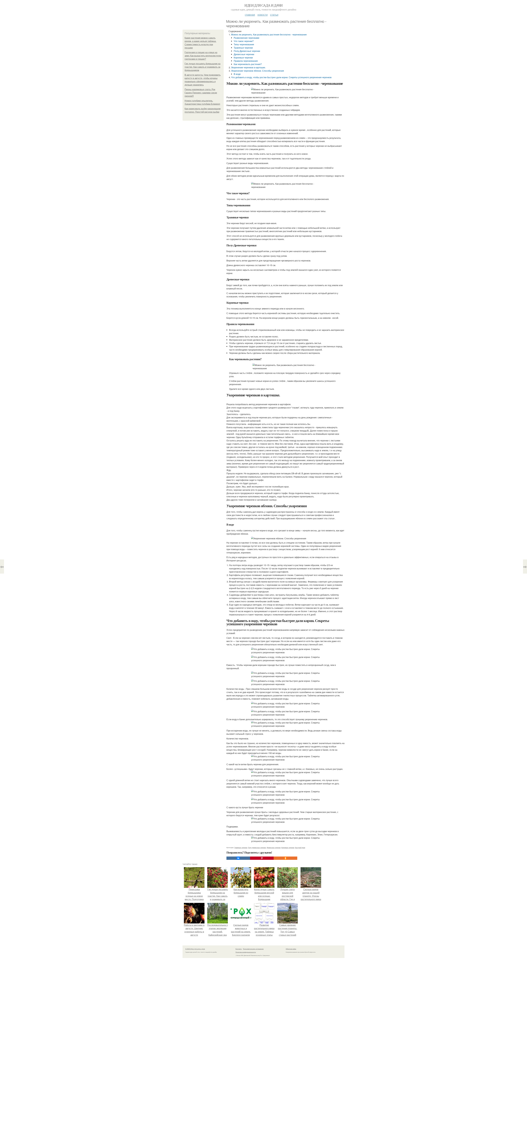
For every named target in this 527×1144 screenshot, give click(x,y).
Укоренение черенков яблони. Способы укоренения (257, 70)
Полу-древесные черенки (257, 847)
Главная (250, 14)
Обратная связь (291, 949)
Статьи (274, 14)
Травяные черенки (243, 47)
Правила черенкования (246, 60)
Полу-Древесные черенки (247, 51)
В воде (237, 74)
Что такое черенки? (244, 41)
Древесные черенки (244, 54)
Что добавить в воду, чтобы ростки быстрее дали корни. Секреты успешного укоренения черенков (281, 77)
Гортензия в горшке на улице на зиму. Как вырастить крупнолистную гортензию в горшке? (203, 55)
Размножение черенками (246, 37)
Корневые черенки (243, 57)
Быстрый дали (300, 847)
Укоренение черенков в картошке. (248, 67)
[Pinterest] (262, 858)
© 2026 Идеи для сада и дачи (195, 949)
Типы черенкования (244, 44)
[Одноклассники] (285, 858)
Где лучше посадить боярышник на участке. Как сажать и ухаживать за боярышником (202, 67)
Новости (262, 14)
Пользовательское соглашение (253, 949)
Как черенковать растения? (248, 64)
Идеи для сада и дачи (263, 5)
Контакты (239, 949)
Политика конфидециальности (246, 952)
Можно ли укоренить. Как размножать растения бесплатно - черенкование (269, 34)
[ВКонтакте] (238, 858)
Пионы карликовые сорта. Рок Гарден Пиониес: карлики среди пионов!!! (201, 92)
